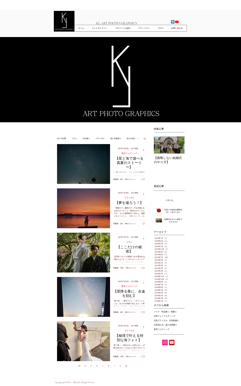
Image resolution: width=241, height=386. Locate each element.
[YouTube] (171, 342)
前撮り (174, 312)
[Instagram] (165, 342)
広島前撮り (174, 320)
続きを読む (131, 138)
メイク (157, 312)
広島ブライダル (161, 320)
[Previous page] (85, 365)
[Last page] (126, 365)
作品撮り (86, 138)
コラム (74, 138)
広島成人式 (159, 325)
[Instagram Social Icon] (172, 22)
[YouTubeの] (177, 22)
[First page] (79, 365)
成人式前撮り (115, 138)
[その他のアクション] (144, 149)
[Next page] (120, 365)
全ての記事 (61, 138)
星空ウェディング (129, 153)
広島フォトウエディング (164, 316)
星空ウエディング (161, 329)
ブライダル (100, 138)
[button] (145, 138)
